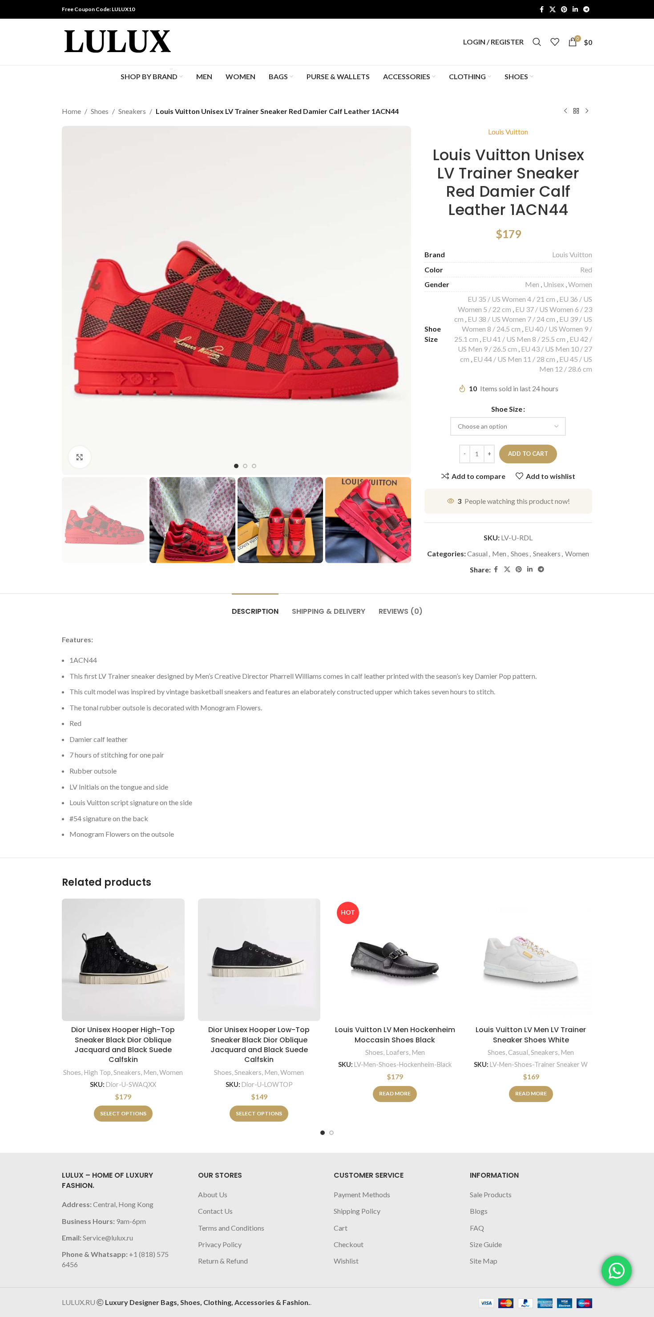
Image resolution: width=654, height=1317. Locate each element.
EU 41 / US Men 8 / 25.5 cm (523, 339)
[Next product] (586, 111)
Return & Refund (223, 1260)
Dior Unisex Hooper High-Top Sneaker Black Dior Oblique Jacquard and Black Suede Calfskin (123, 1045)
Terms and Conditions (231, 1228)
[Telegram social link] (586, 10)
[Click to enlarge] (80, 457)
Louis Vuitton (508, 131)
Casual (477, 553)
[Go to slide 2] (331, 1133)
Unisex (553, 284)
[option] (236, 466)
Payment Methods (362, 1194)
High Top (97, 1072)
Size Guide (486, 1244)
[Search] (537, 42)
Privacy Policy (220, 1244)
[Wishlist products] (555, 42)
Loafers (397, 1052)
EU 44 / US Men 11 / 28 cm (514, 359)
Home (71, 111)
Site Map (483, 1260)
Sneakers (132, 111)
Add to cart (528, 453)
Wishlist (346, 1260)
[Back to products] (576, 111)
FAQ (477, 1228)
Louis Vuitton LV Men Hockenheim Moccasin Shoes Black (395, 1035)
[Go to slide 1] (322, 1133)
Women (580, 284)
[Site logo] (117, 40)
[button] (73, 520)
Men (532, 284)
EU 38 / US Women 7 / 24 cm (511, 319)
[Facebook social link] (541, 10)
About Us (212, 1194)
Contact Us (215, 1211)
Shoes (100, 111)
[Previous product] (565, 111)
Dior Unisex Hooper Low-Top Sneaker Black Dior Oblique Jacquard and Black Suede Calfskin (259, 1045)
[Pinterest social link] (564, 10)
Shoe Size (506, 409)
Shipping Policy (357, 1211)
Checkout (348, 1244)
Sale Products (491, 1194)
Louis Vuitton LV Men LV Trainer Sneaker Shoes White (531, 1035)
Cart (340, 1228)
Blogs (479, 1211)
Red (586, 269)
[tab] (255, 606)
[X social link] (552, 10)
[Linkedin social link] (575, 10)
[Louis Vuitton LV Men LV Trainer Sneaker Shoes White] (531, 960)
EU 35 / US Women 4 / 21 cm (511, 299)
